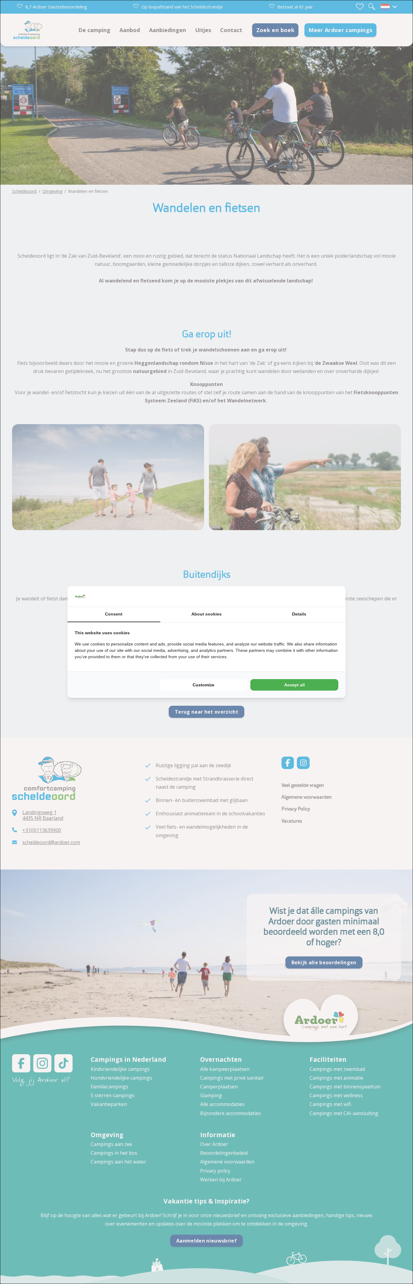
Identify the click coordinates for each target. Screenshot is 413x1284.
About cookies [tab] (206, 614)
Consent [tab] (113, 614)
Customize (203, 684)
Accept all (294, 684)
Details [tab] (299, 614)
